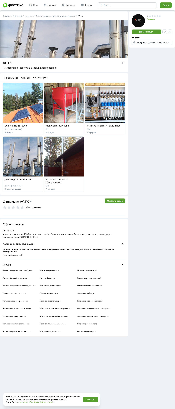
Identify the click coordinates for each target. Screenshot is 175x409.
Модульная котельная (58, 125)
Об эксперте (40, 77)
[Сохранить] (39, 119)
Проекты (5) (11, 77)
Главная (6, 16)
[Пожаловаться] (123, 63)
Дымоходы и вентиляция (18, 179)
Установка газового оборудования (56, 181)
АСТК (80, 16)
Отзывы (25, 77)
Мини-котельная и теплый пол (103, 125)
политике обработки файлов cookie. (36, 402)
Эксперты (17, 16)
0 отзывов (151, 19)
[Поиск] (100, 5)
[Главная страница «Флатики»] (13, 5)
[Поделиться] (33, 119)
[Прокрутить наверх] (170, 404)
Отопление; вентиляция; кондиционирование (55, 16)
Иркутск (28, 16)
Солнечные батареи (16, 125)
